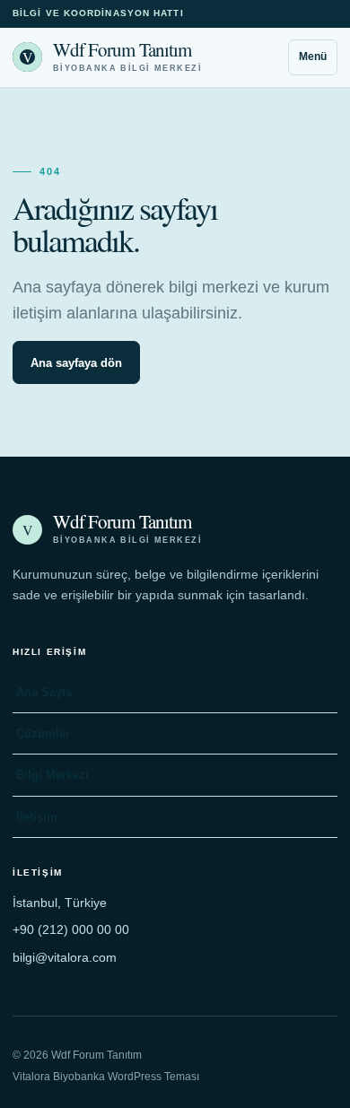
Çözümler (43, 733)
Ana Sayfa (44, 692)
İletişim (36, 817)
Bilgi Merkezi (52, 774)
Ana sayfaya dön (76, 363)
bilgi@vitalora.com (65, 957)
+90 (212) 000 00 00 (71, 929)
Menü (313, 56)
